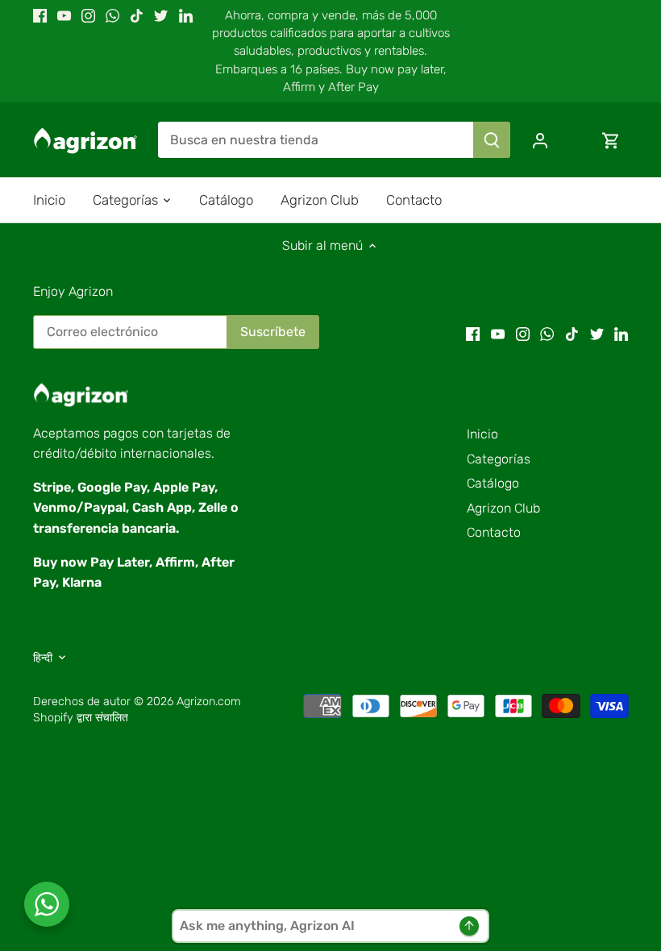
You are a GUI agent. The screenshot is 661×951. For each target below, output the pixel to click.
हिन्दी (42, 658)
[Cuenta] (540, 140)
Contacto (494, 532)
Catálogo (493, 483)
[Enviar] (491, 140)
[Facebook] (40, 15)
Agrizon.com (209, 701)
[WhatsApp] (112, 15)
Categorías (498, 459)
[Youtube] (64, 15)
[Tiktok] (136, 15)
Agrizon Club (503, 508)
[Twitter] (161, 15)
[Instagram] (88, 15)
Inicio (482, 434)
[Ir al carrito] (611, 140)
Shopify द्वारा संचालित (80, 718)
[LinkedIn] (186, 15)
